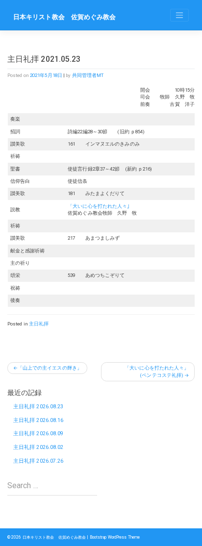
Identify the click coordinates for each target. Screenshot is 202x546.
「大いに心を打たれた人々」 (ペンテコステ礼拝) (160, 371)
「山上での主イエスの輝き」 (50, 368)
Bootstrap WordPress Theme (115, 537)
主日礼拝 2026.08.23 (38, 406)
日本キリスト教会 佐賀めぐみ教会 (64, 17)
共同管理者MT (88, 75)
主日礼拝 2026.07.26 (38, 461)
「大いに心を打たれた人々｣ (98, 206)
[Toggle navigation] (179, 15)
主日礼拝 (39, 323)
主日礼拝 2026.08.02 (38, 447)
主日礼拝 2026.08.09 (38, 433)
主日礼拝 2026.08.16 (38, 420)
